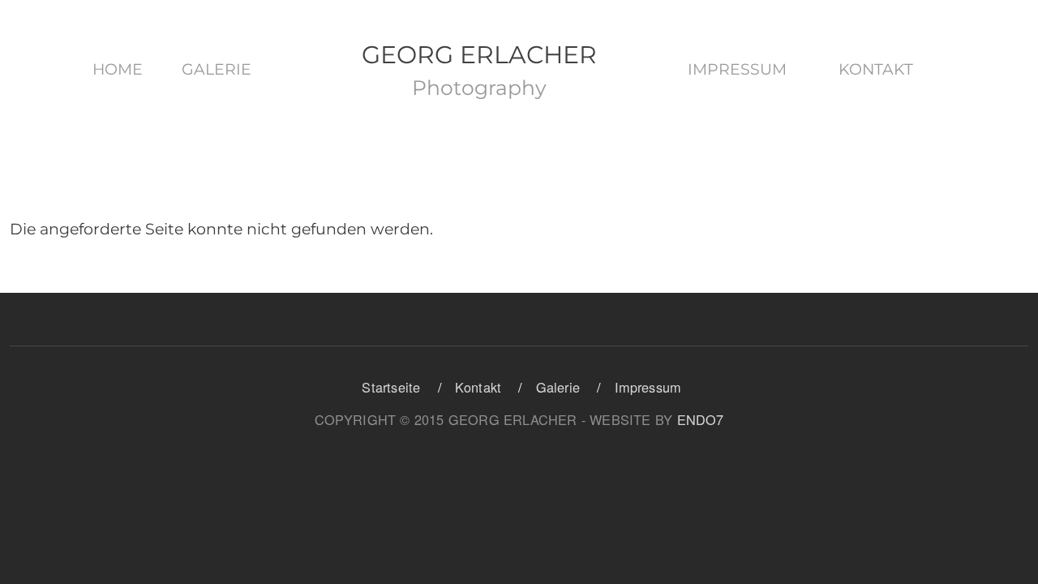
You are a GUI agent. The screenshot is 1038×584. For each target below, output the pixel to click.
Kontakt (876, 69)
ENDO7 (700, 419)
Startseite (391, 387)
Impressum (737, 69)
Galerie (216, 69)
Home (117, 69)
